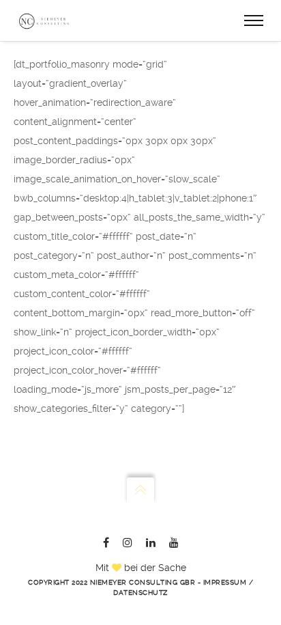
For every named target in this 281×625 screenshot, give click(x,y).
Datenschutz (140, 592)
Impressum (225, 582)
